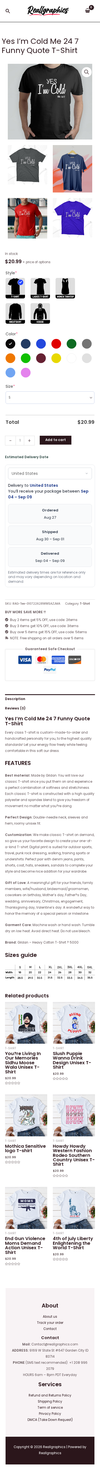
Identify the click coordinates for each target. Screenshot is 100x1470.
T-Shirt (85, 604)
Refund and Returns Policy (50, 1395)
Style (11, 273)
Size (10, 386)
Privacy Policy (50, 1413)
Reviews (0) (15, 708)
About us (50, 1316)
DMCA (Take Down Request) (50, 1420)
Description (15, 699)
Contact (50, 1329)
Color (12, 334)
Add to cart (55, 440)
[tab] (50, 699)
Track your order (50, 1323)
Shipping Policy (50, 1401)
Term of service (50, 1407)
